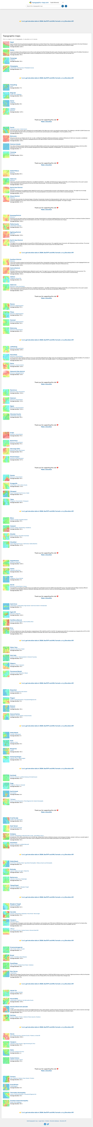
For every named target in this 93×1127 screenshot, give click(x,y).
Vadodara (31, 965)
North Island (14, 791)
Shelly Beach (14, 732)
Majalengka (24, 879)
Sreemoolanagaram (16, 947)
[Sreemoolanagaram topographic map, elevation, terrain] (6, 949)
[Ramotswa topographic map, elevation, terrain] (6, 392)
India (11, 949)
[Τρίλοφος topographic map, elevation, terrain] (6, 802)
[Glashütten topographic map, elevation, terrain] (6, 845)
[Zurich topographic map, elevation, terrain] (6, 130)
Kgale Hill (13, 612)
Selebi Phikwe (14, 171)
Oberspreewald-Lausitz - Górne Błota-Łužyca (33, 835)
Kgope (12, 406)
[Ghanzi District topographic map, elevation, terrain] (6, 199)
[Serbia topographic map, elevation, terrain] (6, 52)
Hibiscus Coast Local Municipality (44, 863)
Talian (12, 499)
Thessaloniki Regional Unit (30, 699)
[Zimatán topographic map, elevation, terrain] (6, 536)
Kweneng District (15, 215)
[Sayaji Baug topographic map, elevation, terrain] (6, 966)
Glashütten (13, 843)
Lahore (21, 1059)
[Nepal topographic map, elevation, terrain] (6, 44)
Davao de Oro (19, 501)
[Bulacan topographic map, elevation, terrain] (6, 708)
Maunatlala (13, 355)
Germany (12, 527)
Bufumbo (13, 869)
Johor (16, 742)
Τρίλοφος (13, 799)
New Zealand (13, 793)
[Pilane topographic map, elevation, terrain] (6, 314)
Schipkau (13, 834)
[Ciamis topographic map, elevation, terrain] (6, 571)
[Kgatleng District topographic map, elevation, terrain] (6, 234)
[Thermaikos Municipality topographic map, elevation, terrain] (6, 1095)
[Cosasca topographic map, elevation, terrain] (6, 1079)
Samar (12, 101)
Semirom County (25, 1035)
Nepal (12, 42)
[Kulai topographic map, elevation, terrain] (6, 743)
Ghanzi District (15, 196)
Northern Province (19, 1051)
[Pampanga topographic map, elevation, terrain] (6, 60)
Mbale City (26, 871)
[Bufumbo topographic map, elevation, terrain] (6, 872)
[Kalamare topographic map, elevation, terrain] (6, 400)
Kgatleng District (15, 232)
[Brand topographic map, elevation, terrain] (6, 958)
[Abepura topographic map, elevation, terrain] (6, 666)
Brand (12, 955)
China (11, 86)
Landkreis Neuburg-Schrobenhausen (28, 777)
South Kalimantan (20, 673)
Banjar (26, 673)
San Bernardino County (28, 1000)
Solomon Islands (15, 144)
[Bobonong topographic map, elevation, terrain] (6, 330)
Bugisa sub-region (19, 871)
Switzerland (13, 129)
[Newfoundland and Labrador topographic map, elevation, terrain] (6, 1009)
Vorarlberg (16, 957)
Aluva (18, 949)
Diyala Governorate (17, 827)
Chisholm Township (32, 657)
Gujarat (15, 965)
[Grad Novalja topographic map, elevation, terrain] (6, 820)
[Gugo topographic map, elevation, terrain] (6, 786)
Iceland (12, 750)
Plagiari (12, 698)
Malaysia (12, 742)
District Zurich (23, 129)
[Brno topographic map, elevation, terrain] (6, 630)
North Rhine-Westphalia (21, 913)
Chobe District (19, 477)
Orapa (12, 433)
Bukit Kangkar (22, 758)
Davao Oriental (19, 578)
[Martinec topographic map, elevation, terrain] (6, 1018)
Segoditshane (14, 560)
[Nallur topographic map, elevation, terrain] (6, 1052)
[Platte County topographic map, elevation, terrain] (6, 226)
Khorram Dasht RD (34, 930)
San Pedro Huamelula (24, 535)
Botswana (12, 110)
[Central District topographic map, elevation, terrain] (6, 271)
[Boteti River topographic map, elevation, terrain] (6, 443)
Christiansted (44, 605)
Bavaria (17, 777)
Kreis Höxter (30, 913)
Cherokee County (15, 414)
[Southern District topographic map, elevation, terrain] (6, 262)
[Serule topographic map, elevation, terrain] (6, 587)
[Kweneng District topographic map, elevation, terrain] (6, 218)
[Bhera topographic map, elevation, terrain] (6, 520)
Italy (11, 1078)
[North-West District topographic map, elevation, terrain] (6, 243)
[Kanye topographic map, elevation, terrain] (6, 366)
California (19, 1000)
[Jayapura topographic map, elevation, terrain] (6, 922)
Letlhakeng (13, 347)
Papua (17, 665)
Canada (12, 657)
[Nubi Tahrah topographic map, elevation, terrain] (6, 828)
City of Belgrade (17, 94)
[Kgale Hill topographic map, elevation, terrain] (6, 614)
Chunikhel (13, 542)
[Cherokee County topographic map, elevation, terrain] (6, 416)
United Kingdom (13, 1086)
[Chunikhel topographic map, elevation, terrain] (6, 544)
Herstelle (13, 912)
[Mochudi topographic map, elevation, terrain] (6, 322)
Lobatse (12, 109)
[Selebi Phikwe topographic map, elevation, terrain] (6, 173)
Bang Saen (13, 690)
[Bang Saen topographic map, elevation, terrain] (6, 692)
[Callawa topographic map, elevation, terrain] (6, 279)
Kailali (28, 493)
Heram (12, 1034)
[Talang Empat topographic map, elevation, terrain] (6, 888)
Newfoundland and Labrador (19, 1006)
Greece (12, 699)
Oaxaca (16, 535)
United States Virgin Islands (23, 605)
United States (13, 67)
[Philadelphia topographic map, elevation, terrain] (6, 68)
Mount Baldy (14, 998)
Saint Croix (13, 604)
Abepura (12, 663)
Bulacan (12, 706)
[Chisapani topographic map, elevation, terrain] (6, 494)
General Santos (15, 714)
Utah (18, 485)
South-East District (20, 286)
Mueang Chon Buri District (21, 691)
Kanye (12, 363)
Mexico (12, 535)
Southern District (15, 259)
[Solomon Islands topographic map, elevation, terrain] (6, 146)
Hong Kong (13, 85)
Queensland (18, 734)
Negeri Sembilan (19, 992)
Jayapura (22, 665)
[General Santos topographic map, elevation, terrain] (6, 716)
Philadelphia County (29, 67)
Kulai (11, 740)
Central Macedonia (19, 699)
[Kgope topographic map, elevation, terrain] (6, 408)
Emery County (24, 485)
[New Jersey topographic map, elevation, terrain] (6, 974)
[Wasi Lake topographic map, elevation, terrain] (6, 658)
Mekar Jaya (13, 647)
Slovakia (12, 1017)
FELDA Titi (13, 990)
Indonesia (12, 570)
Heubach (13, 526)
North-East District (16, 187)
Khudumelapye (14, 457)
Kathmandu (26, 543)
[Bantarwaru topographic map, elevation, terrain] (6, 880)
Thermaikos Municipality (18, 1092)
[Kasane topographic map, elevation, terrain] (6, 478)
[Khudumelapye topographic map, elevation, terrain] (6, 459)
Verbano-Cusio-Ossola (24, 1078)
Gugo (12, 783)
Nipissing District (23, 657)
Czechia (12, 621)
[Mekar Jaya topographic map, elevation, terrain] (6, 650)
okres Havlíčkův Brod (28, 621)
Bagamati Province (18, 543)
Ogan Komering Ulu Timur (29, 1043)
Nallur (12, 1050)
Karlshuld (13, 775)
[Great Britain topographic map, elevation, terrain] (6, 1087)
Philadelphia (14, 66)
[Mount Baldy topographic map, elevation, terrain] (6, 1001)
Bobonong (13, 328)
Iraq (11, 827)
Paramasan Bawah (16, 671)
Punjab (16, 519)
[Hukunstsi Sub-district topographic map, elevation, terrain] (6, 374)
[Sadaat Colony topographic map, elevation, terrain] (6, 1060)
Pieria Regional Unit (28, 801)
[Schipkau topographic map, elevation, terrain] (6, 836)
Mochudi (13, 320)
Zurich (12, 127)
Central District (15, 268)
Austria (11, 957)
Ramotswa (13, 390)
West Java (18, 570)
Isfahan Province (17, 930)
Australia (12, 734)
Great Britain (14, 1084)
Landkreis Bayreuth (24, 844)
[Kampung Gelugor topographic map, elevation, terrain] (6, 759)
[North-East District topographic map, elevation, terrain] (6, 190)
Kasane (12, 475)
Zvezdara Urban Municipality (19, 1100)
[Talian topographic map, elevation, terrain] (6, 502)
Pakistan (12, 519)
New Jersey (14, 971)
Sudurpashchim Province (20, 493)
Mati (11, 577)
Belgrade (13, 93)
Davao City (18, 278)
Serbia (12, 50)
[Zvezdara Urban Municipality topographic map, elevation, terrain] (6, 1103)
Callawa (12, 277)
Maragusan (25, 501)
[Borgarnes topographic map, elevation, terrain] (6, 751)
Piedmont (15, 1078)
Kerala (14, 949)
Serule (12, 585)
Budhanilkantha (33, 543)
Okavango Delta (15, 449)
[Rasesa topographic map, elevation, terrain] (6, 306)
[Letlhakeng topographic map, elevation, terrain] (6, 349)
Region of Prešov (19, 1017)
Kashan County (25, 930)
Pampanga (13, 58)
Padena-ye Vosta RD (35, 1035)
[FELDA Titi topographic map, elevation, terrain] (6, 993)
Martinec (13, 1015)
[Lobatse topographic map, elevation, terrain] (6, 111)
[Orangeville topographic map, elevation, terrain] (6, 486)
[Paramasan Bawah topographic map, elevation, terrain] (6, 674)
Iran (11, 930)
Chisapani (13, 491)
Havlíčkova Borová (16, 620)
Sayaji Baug (13, 963)
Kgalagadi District (20, 373)
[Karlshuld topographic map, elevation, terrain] (6, 778)
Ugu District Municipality (30, 863)
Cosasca (12, 1076)
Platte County (14, 224)
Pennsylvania (20, 67)
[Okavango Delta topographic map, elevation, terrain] (6, 451)
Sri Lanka (12, 1051)
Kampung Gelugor (15, 757)
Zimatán (12, 534)
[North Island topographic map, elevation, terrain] (6, 794)
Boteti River (14, 441)
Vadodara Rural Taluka (23, 965)
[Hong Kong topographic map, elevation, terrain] (6, 87)
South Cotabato (19, 715)
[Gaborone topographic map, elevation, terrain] (6, 181)
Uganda (12, 871)
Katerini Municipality (38, 801)
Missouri (19, 225)
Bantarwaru (14, 877)
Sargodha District (23, 519)
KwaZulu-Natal (20, 863)
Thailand (12, 691)
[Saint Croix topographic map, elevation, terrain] (6, 606)
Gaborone (13, 179)
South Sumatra (19, 1043)
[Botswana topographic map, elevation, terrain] (6, 138)
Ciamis (12, 569)
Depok (22, 649)
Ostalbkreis (28, 527)
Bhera (12, 518)
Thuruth (23, 949)
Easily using (48, 21)
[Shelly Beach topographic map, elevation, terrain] (6, 735)
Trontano (32, 1078)
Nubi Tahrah (14, 826)
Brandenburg (18, 835)
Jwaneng (13, 152)
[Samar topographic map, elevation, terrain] (6, 103)
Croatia (12, 819)
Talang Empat (14, 885)
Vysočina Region (19, 621)
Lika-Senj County (18, 819)
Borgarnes (13, 749)
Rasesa (12, 304)
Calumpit (23, 785)
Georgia (19, 415)
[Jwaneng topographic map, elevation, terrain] (6, 154)
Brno (11, 628)
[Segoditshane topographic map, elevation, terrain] (6, 563)
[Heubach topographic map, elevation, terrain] (6, 528)
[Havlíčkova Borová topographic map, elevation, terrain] (6, 622)
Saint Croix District (35, 605)
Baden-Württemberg (20, 527)
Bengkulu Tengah (25, 887)
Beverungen (37, 913)
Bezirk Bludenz (23, 957)
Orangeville (13, 483)
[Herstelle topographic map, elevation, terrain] (6, 914)
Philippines (12, 59)
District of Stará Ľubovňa (29, 1017)
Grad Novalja (14, 818)
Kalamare (13, 398)
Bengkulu (18, 887)
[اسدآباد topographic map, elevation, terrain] (6, 931)
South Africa (13, 863)
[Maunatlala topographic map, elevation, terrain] (6, 357)
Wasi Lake (13, 655)
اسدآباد (12, 929)
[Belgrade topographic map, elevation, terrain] (6, 95)
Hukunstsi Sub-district (17, 371)
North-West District (16, 240)
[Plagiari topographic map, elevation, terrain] (6, 700)
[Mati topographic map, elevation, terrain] (6, 579)
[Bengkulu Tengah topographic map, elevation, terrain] (6, 906)
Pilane (12, 312)
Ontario (16, 657)
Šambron (38, 1017)
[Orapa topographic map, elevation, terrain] (6, 435)
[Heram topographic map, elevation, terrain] (6, 1036)
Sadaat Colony (14, 1058)
